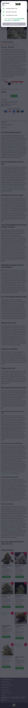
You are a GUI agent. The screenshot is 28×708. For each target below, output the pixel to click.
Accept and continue (14, 24)
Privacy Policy (7, 20)
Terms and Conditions (19, 18)
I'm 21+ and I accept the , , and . (14, 19)
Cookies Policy (16, 20)
